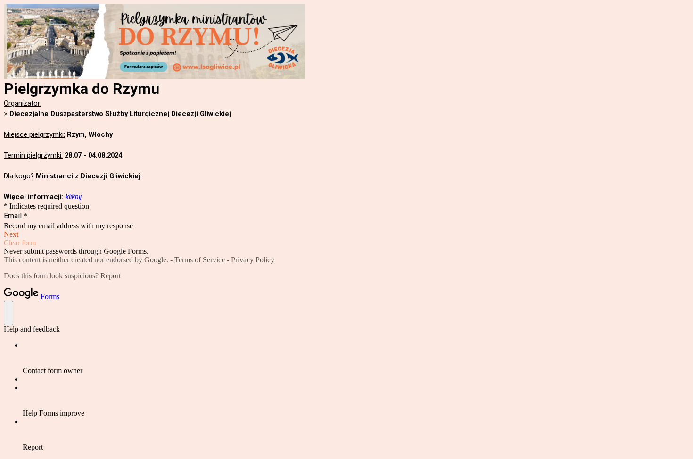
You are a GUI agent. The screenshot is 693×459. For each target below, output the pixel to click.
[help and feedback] (8, 313)
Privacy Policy (252, 260)
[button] (346, 234)
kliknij (74, 196)
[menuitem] (356, 358)
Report (110, 276)
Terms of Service (199, 260)
